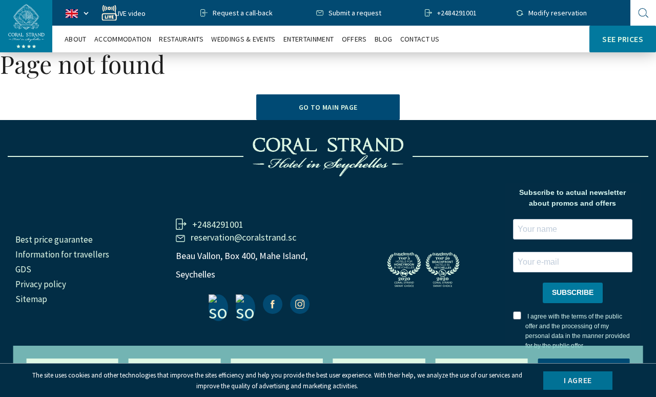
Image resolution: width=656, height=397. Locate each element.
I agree (578, 380)
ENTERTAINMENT (308, 39)
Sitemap (31, 299)
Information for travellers (62, 254)
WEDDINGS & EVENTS (243, 39)
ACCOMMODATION (122, 39)
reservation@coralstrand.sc (243, 237)
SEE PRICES (622, 39)
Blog (383, 39)
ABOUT (76, 39)
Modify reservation (557, 13)
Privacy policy (40, 284)
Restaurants (181, 39)
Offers (354, 39)
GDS (23, 269)
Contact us (420, 39)
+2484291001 (457, 13)
